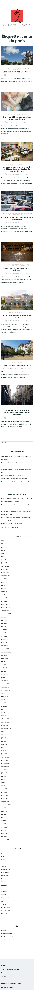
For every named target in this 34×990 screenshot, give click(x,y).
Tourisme (4, 904)
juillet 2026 (4, 544)
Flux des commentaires (7, 937)
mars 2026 (4, 556)
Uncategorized (5, 907)
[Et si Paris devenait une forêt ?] (17, 55)
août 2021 (4, 731)
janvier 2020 (4, 792)
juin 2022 (4, 699)
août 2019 (4, 808)
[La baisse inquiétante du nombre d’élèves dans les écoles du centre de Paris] (17, 151)
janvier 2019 (4, 830)
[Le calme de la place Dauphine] (17, 349)
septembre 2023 (6, 652)
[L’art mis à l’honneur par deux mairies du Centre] (17, 101)
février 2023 (4, 674)
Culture (3, 866)
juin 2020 (4, 776)
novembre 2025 (5, 569)
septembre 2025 (6, 575)
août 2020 (4, 770)
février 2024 (4, 636)
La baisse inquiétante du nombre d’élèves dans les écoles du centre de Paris (17, 169)
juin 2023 (4, 661)
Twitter (3, 976)
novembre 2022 (5, 684)
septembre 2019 (6, 805)
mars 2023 (4, 671)
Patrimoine (17, 69)
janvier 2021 (4, 754)
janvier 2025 (4, 601)
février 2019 (4, 827)
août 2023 (4, 655)
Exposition (14, 114)
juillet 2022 (4, 696)
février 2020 (4, 789)
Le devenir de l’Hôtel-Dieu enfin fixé (17, 316)
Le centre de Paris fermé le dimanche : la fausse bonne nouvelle (17, 412)
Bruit (15, 362)
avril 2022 (4, 706)
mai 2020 (3, 779)
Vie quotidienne (21, 164)
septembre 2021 (6, 728)
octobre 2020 (5, 763)
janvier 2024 (4, 639)
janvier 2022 (4, 715)
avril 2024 (4, 629)
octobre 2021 (5, 725)
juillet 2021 (4, 734)
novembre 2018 (5, 836)
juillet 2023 (4, 658)
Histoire (27, 68)
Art (9, 114)
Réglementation (26, 213)
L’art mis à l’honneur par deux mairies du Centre (17, 118)
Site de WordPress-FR (7, 940)
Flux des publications (7, 933)
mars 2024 (4, 633)
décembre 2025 (5, 566)
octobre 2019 (5, 801)
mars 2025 (4, 594)
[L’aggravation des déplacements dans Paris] (17, 200)
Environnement (9, 68)
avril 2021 (4, 744)
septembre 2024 (6, 614)
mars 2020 (4, 785)
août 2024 (4, 617)
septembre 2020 (6, 766)
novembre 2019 (5, 798)
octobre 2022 (5, 687)
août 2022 (4, 693)
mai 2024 (3, 626)
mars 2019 (4, 824)
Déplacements (6, 213)
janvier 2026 (4, 563)
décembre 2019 (5, 795)
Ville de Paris (5, 914)
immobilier (11, 164)
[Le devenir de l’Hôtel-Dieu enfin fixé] (17, 300)
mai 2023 (3, 664)
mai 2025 (3, 588)
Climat (3, 859)
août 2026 (4, 540)
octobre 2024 (5, 610)
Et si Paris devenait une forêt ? (17, 72)
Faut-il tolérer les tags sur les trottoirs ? (17, 269)
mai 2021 (3, 741)
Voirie (23, 214)
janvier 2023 (4, 677)
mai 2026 (3, 550)
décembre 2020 (5, 757)
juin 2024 (4, 623)
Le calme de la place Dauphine (17, 365)
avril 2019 (4, 820)
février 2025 (4, 598)
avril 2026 (4, 553)
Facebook (4, 973)
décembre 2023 (5, 642)
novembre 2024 (5, 607)
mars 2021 (4, 747)
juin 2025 (4, 585)
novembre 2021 (5, 722)
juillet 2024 (4, 620)
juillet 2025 (4, 582)
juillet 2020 (4, 773)
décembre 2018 (5, 833)
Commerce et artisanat (7, 863)
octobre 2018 (5, 840)
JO (2, 888)
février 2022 (4, 712)
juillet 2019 (4, 811)
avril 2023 (4, 668)
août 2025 (4, 579)
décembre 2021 (5, 719)
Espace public (19, 68)
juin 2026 (4, 547)
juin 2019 (4, 814)
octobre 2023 (5, 649)
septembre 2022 (6, 690)
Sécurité (3, 901)
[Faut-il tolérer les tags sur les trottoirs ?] (17, 251)
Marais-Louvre (13, 75)
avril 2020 (4, 782)
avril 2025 (4, 591)
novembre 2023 (5, 645)
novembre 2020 (5, 760)
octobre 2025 (5, 572)
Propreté (27, 264)
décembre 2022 (5, 680)
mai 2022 (3, 703)
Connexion (4, 930)
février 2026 (4, 559)
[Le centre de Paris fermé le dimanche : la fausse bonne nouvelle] (17, 395)
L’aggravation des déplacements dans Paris (17, 218)
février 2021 (4, 750)
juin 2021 (4, 738)
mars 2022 (4, 709)
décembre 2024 (5, 604)
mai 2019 (3, 817)
